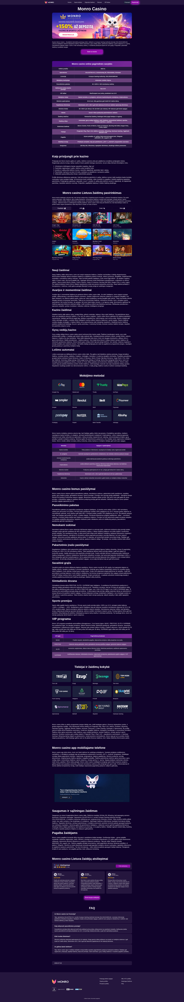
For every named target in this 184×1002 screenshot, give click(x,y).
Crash (101, 208)
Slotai (121, 208)
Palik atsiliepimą (123, 866)
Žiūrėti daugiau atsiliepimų (92, 897)
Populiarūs (61, 208)
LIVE (80, 208)
